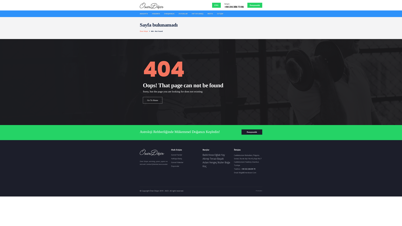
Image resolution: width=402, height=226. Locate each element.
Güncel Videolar (177, 162)
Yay (223, 155)
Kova (211, 155)
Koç (205, 166)
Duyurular (183, 14)
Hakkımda (156, 14)
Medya (210, 14)
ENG (216, 5)
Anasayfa (144, 14)
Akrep (206, 158)
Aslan (206, 162)
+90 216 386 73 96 (234, 7)
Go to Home (152, 100)
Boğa (227, 162)
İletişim (220, 14)
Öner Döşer (144, 31)
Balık (205, 155)
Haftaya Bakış (197, 14)
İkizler (221, 162)
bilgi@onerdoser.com (247, 172)
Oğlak (217, 155)
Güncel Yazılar (176, 155)
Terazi (213, 158)
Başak (220, 158)
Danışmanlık (255, 5)
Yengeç (213, 162)
